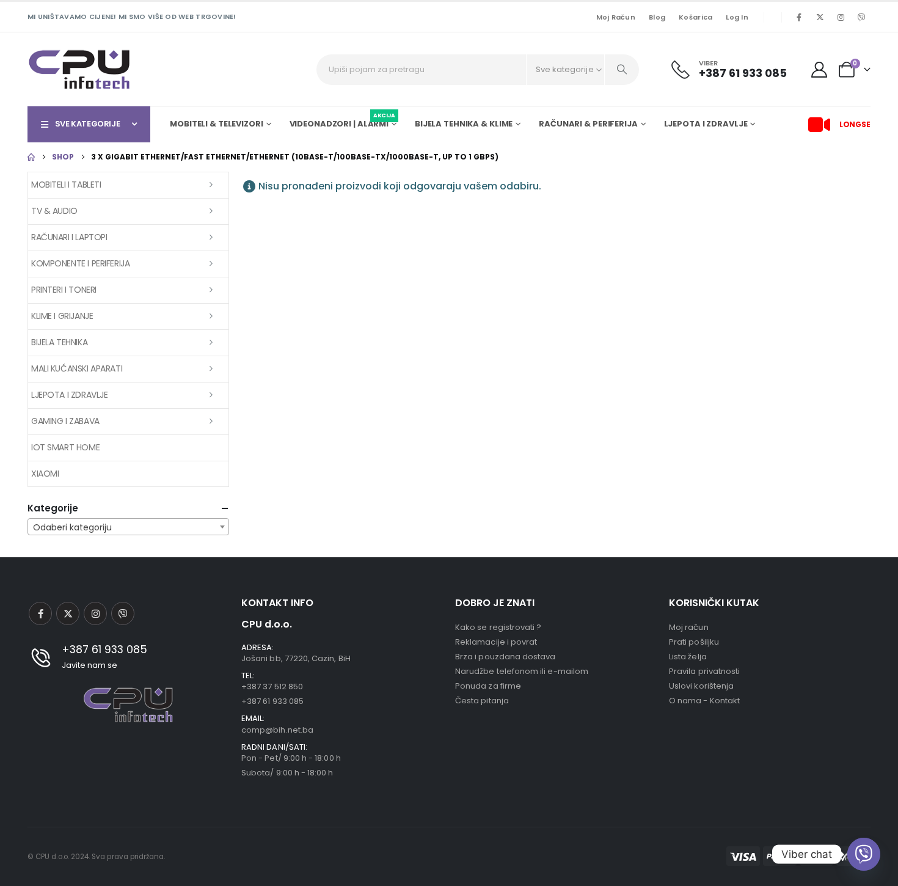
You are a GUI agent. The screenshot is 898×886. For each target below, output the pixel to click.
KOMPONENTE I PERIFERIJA (80, 263)
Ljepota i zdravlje (69, 395)
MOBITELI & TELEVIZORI (216, 124)
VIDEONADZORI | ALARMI (342, 122)
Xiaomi (45, 473)
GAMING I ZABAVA (65, 421)
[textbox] (128, 527)
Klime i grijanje (62, 316)
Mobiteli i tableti (66, 184)
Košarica (695, 17)
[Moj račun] (819, 70)
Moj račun (615, 17)
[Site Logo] (79, 69)
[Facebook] (799, 17)
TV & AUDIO (54, 211)
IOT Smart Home (65, 447)
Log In (737, 17)
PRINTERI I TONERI (64, 290)
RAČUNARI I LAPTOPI (69, 237)
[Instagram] (840, 17)
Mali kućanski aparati (76, 368)
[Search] (622, 69)
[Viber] (861, 17)
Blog (657, 17)
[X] (819, 17)
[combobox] (128, 526)
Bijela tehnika (59, 342)
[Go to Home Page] (31, 157)
